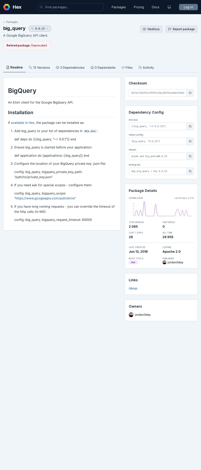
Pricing (139, 7)
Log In (188, 7)
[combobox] (70, 7)
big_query (14, 28)
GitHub (133, 288)
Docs (155, 7)
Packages (118, 7)
